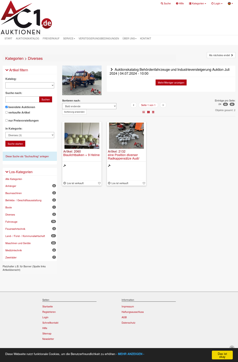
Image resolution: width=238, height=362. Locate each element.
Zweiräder (30, 257)
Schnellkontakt (50, 322)
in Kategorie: (13, 128)
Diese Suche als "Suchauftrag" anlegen (27, 156)
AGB (124, 317)
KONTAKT (145, 38)
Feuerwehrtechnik (30, 229)
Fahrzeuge (30, 221)
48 (225, 104)
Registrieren (49, 312)
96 (232, 104)
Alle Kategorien (13, 179)
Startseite (47, 306)
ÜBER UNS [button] (128, 38)
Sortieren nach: (71, 100)
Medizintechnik (30, 250)
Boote (30, 207)
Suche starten (15, 143)
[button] (166, 3)
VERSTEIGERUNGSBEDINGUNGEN (99, 38)
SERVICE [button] (68, 38)
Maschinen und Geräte (30, 243)
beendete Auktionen (21, 107)
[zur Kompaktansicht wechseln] (153, 112)
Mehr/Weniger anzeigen (171, 82)
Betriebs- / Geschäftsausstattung (30, 200)
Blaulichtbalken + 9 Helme (81, 154)
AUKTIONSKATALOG (27, 38)
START (8, 38)
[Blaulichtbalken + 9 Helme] (81, 136)
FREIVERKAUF (51, 38)
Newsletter (48, 339)
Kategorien (14, 58)
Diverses (35, 58)
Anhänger (30, 186)
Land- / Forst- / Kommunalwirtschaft (30, 236)
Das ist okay (222, 355)
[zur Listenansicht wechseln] (143, 112)
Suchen (45, 99)
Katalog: (11, 79)
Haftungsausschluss (133, 312)
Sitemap (46, 333)
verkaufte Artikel (19, 112)
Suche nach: (13, 93)
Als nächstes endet (220, 55)
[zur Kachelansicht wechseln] (148, 112)
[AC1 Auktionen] (26, 17)
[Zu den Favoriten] (99, 183)
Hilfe (44, 328)
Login (45, 317)
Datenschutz (128, 322)
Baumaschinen (30, 193)
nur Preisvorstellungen (23, 120)
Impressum (128, 306)
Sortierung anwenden (74, 111)
